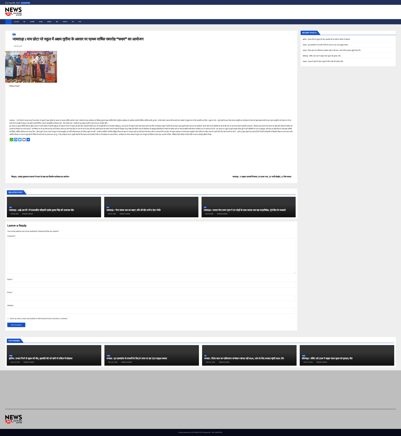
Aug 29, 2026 (15, 362)
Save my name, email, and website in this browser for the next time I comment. (38, 318)
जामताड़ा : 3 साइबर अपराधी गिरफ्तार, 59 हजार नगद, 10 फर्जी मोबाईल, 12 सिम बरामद (262, 177)
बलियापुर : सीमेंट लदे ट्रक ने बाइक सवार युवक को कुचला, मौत (322, 56)
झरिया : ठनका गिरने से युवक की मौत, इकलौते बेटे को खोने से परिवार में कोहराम (326, 39)
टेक (73, 22)
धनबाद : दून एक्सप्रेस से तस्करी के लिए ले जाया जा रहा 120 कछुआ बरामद (325, 45)
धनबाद (41, 22)
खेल (57, 22)
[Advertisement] (72, 104)
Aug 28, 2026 (210, 362)
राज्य (80, 22)
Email (10, 292)
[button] (394, 22)
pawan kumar (27, 214)
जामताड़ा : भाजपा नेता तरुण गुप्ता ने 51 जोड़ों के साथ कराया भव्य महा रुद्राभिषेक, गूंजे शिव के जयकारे (245, 210)
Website (10, 305)
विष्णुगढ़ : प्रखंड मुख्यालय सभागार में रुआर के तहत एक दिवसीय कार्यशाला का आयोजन (40, 177)
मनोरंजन (65, 22)
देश (24, 22)
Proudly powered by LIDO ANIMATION (190, 432)
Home (16, 22)
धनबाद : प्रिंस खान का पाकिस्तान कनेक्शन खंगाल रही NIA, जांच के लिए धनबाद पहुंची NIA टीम (332, 50)
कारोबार (49, 22)
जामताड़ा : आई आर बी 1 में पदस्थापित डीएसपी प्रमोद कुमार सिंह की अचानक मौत (41, 210)
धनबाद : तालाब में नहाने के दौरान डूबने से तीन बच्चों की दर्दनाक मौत (323, 61)
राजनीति (32, 22)
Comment (11, 236)
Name (10, 279)
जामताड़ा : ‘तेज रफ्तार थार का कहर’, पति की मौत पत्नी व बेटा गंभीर (133, 210)
